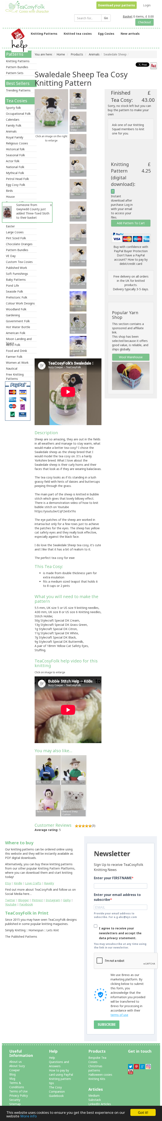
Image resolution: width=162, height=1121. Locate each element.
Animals (11, 131)
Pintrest (37, 900)
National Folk (15, 167)
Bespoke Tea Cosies (97, 1060)
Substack (94, 1100)
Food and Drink (16, 351)
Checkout (144, 22)
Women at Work (17, 363)
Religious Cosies (17, 143)
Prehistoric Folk (16, 297)
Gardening (13, 315)
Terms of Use (18, 1091)
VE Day (11, 256)
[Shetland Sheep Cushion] (73, 800)
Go (106, 18)
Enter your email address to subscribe (117, 897)
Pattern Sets (14, 73)
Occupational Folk (18, 114)
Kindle (18, 883)
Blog (12, 1074)
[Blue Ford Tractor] (48, 771)
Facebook (26, 904)
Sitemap (15, 1104)
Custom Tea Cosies (19, 262)
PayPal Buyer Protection (131, 251)
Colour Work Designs (20, 303)
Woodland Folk (16, 309)
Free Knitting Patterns (15, 374)
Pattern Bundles (17, 67)
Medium (94, 1095)
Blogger (23, 900)
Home (61, 54)
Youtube (10, 904)
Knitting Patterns (44, 34)
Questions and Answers (59, 1064)
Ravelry (49, 883)
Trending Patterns (18, 90)
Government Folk (18, 321)
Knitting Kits (96, 1079)
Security (14, 1100)
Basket (127, 16)
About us (15, 1062)
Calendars (12, 119)
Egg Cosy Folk (15, 185)
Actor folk (12, 161)
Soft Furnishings (17, 274)
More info (28, 1116)
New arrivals (130, 34)
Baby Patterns (16, 280)
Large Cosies (15, 232)
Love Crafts (33, 883)
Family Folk (13, 125)
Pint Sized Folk (16, 238)
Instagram (53, 900)
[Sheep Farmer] (73, 771)
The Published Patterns (21, 936)
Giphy (67, 900)
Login (147, 5)
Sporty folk (13, 108)
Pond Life (12, 285)
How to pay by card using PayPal (61, 1072)
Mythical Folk (15, 173)
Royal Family (14, 137)
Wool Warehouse (131, 357)
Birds (9, 191)
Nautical (11, 368)
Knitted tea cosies (78, 34)
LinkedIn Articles (99, 1104)
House (10, 197)
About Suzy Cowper (17, 1068)
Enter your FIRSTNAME (113, 878)
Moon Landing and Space (19, 339)
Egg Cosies (106, 34)
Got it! (143, 1112)
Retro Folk (13, 345)
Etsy (8, 883)
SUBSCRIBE (107, 1024)
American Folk (15, 333)
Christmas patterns (95, 1068)
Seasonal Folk (15, 155)
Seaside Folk (14, 291)
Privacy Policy (18, 1095)
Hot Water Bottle (18, 327)
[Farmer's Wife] (48, 800)
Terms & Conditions (16, 1085)
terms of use (119, 1015)
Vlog (12, 1079)
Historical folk (15, 149)
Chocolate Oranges (19, 244)
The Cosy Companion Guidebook (57, 1091)
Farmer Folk (14, 357)
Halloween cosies (100, 1075)
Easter (10, 226)
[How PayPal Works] (131, 237)
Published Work (16, 268)
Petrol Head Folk (17, 179)
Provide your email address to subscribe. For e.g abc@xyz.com (115, 915)
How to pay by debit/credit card (134, 261)
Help (52, 1058)
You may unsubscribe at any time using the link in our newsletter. (120, 945)
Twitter (10, 900)
